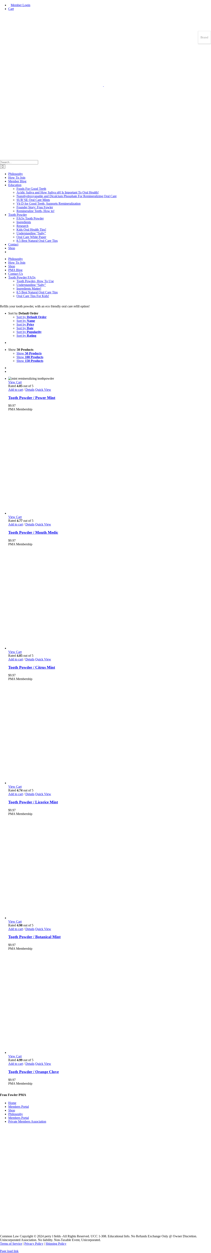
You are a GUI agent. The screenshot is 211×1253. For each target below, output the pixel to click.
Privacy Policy (33, 1243)
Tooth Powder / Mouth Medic (33, 532)
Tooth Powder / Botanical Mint (34, 937)
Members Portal (18, 1106)
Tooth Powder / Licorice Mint (33, 802)
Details (29, 389)
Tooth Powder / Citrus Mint (31, 667)
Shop (11, 1110)
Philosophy (15, 1114)
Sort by (31, 317)
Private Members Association (27, 1121)
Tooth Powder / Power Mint (31, 398)
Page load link (9, 1251)
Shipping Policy (56, 1243)
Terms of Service (11, 1243)
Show (29, 353)
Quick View (43, 389)
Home (12, 1103)
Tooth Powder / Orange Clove (33, 1072)
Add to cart (15, 389)
